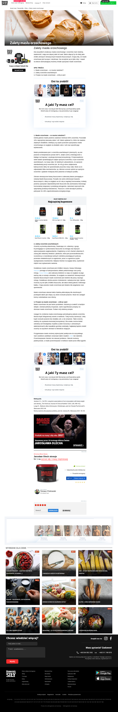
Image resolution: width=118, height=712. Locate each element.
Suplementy (25, 681)
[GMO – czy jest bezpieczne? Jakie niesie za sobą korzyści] (95, 563)
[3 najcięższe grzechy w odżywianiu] (59, 563)
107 (100, 702)
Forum (69, 686)
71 (32, 702)
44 (82, 699)
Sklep (23, 673)
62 (17, 702)
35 (67, 699)
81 (50, 702)
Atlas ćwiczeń (46, 3)
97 (77, 702)
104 (93, 702)
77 (43, 702)
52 (96, 699)
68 (27, 702)
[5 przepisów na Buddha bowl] (95, 620)
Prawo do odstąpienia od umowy (51, 706)
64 (20, 702)
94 (72, 702)
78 (44, 702)
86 (58, 702)
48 (89, 699)
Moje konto (48, 676)
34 (65, 699)
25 (50, 699)
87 (60, 702)
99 (81, 702)
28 (55, 699)
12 (27, 699)
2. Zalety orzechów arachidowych (45, 72)
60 (110, 699)
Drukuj (67, 510)
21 (43, 699)
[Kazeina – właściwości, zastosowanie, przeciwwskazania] (23, 592)
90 (65, 702)
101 (85, 702)
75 (39, 702)
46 (86, 699)
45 (84, 699)
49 (91, 699)
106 (97, 702)
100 (83, 702)
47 (88, 699)
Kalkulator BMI (72, 673)
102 (88, 702)
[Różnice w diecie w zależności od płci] (59, 592)
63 (18, 702)
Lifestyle (47, 684)
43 (81, 699)
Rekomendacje (72, 684)
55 (101, 699)
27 (53, 699)
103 (90, 702)
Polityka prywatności (74, 694)
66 (24, 702)
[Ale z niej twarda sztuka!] (23, 620)
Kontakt (58, 694)
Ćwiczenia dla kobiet (73, 671)
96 (75, 702)
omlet (71, 336)
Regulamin (50, 694)
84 (55, 702)
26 (51, 699)
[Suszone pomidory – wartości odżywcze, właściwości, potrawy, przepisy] (23, 563)
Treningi (24, 676)
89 (63, 702)
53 (98, 699)
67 (25, 702)
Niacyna (37, 270)
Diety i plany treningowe (28, 671)
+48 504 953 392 (86, 652)
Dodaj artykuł (41, 694)
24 (48, 699)
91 (67, 702)
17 (36, 699)
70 (31, 702)
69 (29, 702)
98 (79, 702)
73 (36, 702)
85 (56, 702)
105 (95, 702)
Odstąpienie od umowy (70, 706)
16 (34, 699)
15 (32, 699)
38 (72, 699)
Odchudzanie (48, 679)
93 (70, 702)
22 (44, 699)
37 (70, 699)
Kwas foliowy (43, 273)
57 (105, 699)
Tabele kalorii (71, 681)
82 (51, 702)
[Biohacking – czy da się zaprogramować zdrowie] (59, 620)
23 (46, 699)
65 (22, 702)
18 (37, 699)
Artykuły (37, 3)
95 (74, 702)
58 (107, 699)
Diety (23, 679)
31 (60, 699)
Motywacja (71, 676)
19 (39, 699)
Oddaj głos (53, 510)
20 (41, 699)
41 (77, 699)
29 (56, 699)
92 (69, 702)
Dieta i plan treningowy (18, 2)
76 (41, 702)
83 (53, 702)
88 (62, 702)
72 (34, 702)
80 (48, 702)
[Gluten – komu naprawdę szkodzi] (95, 592)
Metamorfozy (29, 3)
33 (63, 699)
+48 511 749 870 (105, 652)
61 (15, 702)
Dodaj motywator (72, 679)
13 (29, 699)
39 (74, 699)
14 (31, 699)
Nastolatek (48, 681)
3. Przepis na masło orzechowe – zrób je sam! (50, 75)
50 (93, 699)
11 (25, 699)
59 (108, 699)
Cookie (64, 694)
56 (103, 699)
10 (24, 699)
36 (69, 699)
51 (94, 699)
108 (102, 702)
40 (75, 699)
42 (79, 699)
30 (58, 699)
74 (37, 702)
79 (46, 702)
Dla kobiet (47, 673)
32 (62, 699)
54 (100, 699)
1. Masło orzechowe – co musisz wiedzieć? (48, 70)
